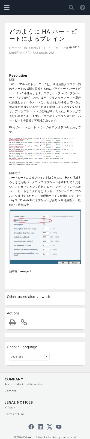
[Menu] (6, 7)
